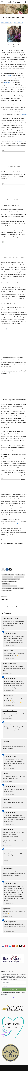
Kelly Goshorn (14, 2)
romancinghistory (6, 22)
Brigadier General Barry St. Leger (11, 579)
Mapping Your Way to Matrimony (17, 607)
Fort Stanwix (19, 141)
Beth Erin (6, 741)
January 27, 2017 (18, 22)
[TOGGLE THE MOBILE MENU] (2, 2)
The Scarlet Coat (6, 590)
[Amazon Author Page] (20, 945)
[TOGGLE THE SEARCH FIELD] (26, 2)
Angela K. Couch (20, 574)
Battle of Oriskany (7, 576)
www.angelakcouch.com (14, 524)
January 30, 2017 (8, 628)
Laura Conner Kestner (10, 711)
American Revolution (8, 574)
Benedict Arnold (19, 576)
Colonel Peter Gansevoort (9, 581)
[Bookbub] (23, 945)
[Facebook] (3, 945)
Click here (8, 75)
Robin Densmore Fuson (10, 618)
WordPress (17, 1068)
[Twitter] (10, 945)
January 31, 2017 (10, 658)
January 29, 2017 (8, 718)
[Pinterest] (13, 945)
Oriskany (23, 114)
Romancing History (18, 588)
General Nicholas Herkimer (9, 585)
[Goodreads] (17, 945)
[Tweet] (10, 569)
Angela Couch (8, 650)
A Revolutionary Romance (12, 17)
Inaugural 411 (5, 599)
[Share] (7, 569)
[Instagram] (6, 945)
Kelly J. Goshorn (6, 588)
